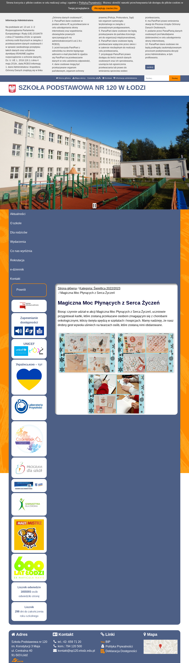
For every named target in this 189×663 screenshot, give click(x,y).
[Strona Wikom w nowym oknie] (17, 660)
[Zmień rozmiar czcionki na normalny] (96, 78)
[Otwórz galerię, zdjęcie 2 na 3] (145, 352)
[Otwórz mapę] (161, 646)
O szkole (16, 223)
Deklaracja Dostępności (121, 651)
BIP (107, 641)
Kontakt (15, 278)
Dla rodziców (18, 232)
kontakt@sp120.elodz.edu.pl (76, 650)
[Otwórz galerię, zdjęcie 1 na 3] (87, 352)
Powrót (21, 289)
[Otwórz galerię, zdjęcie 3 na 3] (116, 394)
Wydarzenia (18, 241)
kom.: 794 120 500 (69, 646)
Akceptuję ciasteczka (105, 8)
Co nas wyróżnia (21, 251)
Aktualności (17, 214)
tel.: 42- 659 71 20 (69, 641)
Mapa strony (79, 78)
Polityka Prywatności (119, 646)
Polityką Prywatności (90, 2)
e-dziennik (17, 269)
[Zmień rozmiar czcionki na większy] (98, 78)
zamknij (150, 67)
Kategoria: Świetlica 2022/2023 (99, 288)
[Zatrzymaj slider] (94, 206)
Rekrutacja (17, 260)
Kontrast (108, 78)
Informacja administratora (126, 78)
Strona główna (64, 78)
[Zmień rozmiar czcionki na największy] (100, 78)
